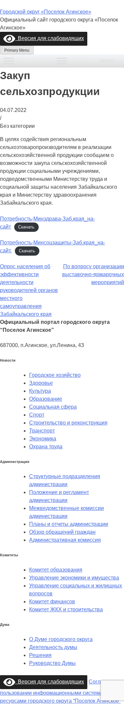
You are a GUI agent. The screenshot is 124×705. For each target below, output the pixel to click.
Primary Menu (16, 50)
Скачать (26, 227)
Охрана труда (45, 446)
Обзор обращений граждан (62, 532)
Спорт (36, 415)
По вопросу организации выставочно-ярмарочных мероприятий (93, 274)
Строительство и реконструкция (68, 423)
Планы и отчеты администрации (68, 524)
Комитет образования (55, 570)
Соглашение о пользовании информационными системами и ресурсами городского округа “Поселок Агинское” (62, 691)
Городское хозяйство (55, 375)
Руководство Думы (52, 663)
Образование (45, 399)
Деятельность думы (53, 647)
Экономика (42, 438)
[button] (107, 61)
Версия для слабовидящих (49, 38)
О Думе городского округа (61, 639)
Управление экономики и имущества (74, 577)
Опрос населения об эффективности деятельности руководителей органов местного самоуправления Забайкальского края (29, 290)
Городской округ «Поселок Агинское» (45, 12)
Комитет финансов (52, 601)
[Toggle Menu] (8, 61)
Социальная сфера (53, 407)
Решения (40, 655)
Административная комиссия (65, 540)
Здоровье (41, 383)
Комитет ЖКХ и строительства (66, 609)
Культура (40, 391)
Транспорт (42, 430)
